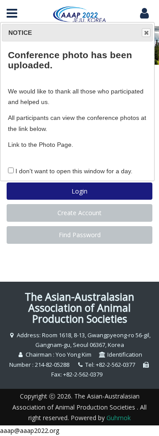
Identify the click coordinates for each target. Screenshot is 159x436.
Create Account (79, 213)
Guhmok (118, 418)
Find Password (80, 235)
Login (79, 191)
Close (146, 32)
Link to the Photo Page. (40, 144)
